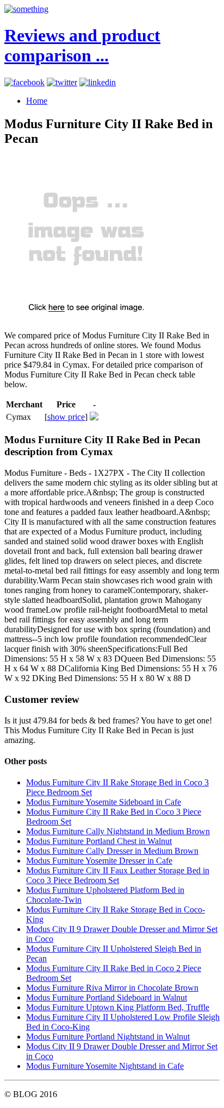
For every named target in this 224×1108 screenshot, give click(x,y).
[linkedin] (97, 82)
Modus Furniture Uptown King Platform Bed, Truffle (117, 1007)
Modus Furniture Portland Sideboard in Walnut (106, 997)
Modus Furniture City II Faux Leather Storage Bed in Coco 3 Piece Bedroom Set (117, 875)
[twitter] (62, 82)
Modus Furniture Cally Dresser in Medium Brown (112, 850)
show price (66, 416)
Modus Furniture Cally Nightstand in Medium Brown (118, 831)
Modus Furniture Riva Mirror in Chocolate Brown (112, 987)
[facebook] (24, 82)
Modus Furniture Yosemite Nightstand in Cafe (105, 1066)
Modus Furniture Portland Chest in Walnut (99, 841)
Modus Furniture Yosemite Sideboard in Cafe (103, 802)
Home (36, 100)
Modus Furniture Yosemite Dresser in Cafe (99, 860)
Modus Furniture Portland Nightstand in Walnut (108, 1036)
